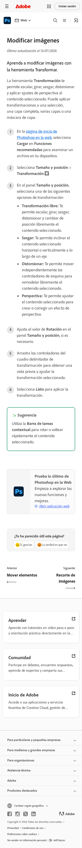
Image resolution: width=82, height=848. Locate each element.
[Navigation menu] (7, 6)
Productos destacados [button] (22, 791)
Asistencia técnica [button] (19, 770)
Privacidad (13, 828)
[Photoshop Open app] (76, 20)
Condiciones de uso (32, 828)
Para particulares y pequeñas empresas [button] (34, 740)
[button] (49, 6)
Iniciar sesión (67, 6)
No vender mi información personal (26, 840)
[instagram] (17, 814)
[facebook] (9, 814)
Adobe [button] (11, 781)
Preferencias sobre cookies (22, 834)
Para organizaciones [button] (20, 760)
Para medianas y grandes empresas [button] (31, 750)
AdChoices (59, 840)
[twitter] (25, 814)
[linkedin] (33, 814)
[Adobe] (23, 6)
